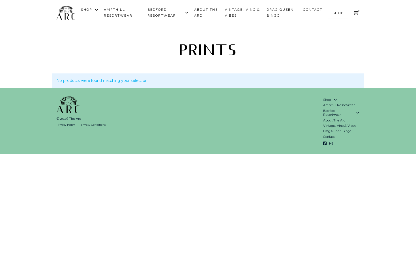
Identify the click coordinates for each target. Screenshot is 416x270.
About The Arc (206, 13)
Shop (86, 10)
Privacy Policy (66, 124)
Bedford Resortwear (161, 13)
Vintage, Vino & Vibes (242, 13)
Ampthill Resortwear (118, 13)
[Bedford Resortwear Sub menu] (186, 12)
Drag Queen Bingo (280, 13)
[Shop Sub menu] (96, 10)
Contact (312, 10)
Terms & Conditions (92, 124)
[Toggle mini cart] (356, 13)
